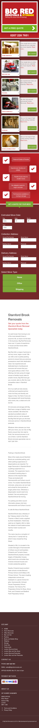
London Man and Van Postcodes (13, 655)
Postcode (23, 244)
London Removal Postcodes (12, 653)
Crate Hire (7, 645)
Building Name (7, 244)
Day (4, 218)
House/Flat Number (8, 237)
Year (4, 225)
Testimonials (7, 647)
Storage (6, 643)
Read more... (30, 84)
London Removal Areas (11, 649)
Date (16, 218)
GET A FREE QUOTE (13, 28)
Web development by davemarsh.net (28, 721)
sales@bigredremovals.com (14, 667)
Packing (6, 637)
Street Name (24, 237)
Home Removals (9, 631)
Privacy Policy (8, 710)
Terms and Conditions (10, 708)
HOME (6, 629)
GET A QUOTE (32, 53)
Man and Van (8, 635)
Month (29, 218)
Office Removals (9, 633)
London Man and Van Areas (12, 651)
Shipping (6, 641)
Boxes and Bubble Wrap (11, 639)
